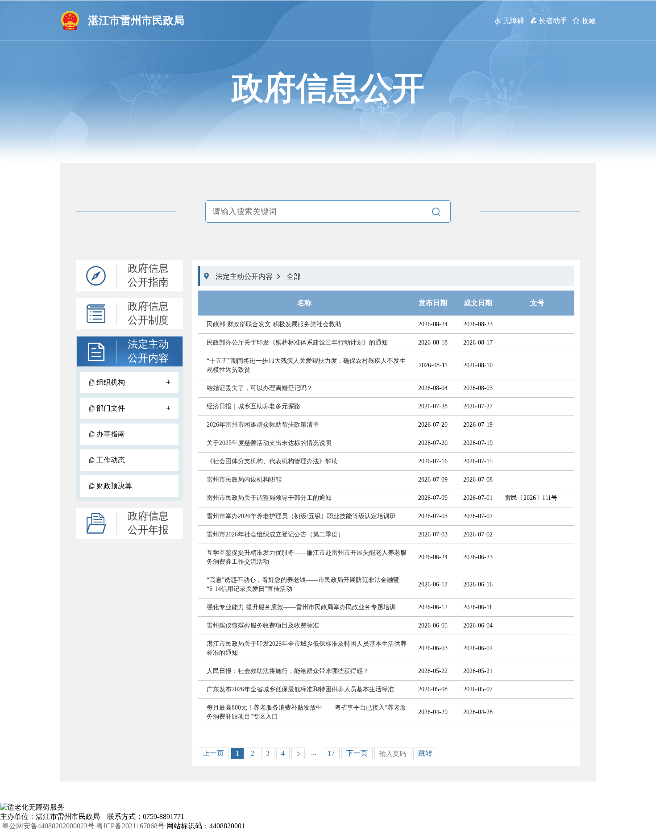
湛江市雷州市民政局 (136, 20)
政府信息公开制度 (148, 313)
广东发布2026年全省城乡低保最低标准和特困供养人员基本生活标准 (300, 689)
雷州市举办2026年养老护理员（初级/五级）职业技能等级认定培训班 (301, 516)
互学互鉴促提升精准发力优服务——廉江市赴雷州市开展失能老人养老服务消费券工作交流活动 (307, 557)
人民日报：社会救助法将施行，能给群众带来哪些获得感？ (288, 671)
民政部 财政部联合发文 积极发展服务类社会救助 (274, 324)
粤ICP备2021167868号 (130, 826)
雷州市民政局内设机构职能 (244, 479)
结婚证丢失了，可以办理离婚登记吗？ (260, 388)
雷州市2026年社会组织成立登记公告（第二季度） (275, 534)
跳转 (425, 753)
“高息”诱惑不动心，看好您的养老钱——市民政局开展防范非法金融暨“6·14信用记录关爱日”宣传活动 (303, 584)
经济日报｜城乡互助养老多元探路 (253, 406)
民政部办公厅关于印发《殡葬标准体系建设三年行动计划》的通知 (297, 342)
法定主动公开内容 (148, 351)
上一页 (213, 753)
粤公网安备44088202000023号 (48, 826)
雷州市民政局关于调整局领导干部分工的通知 (269, 497)
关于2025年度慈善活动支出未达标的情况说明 (269, 443)
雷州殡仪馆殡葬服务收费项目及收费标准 (263, 625)
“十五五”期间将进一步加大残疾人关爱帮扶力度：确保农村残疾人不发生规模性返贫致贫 (306, 365)
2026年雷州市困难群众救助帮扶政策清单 (263, 424)
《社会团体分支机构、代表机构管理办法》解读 (272, 461)
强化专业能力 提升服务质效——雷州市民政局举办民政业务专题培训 (301, 607)
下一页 (357, 753)
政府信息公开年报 (148, 523)
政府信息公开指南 (148, 275)
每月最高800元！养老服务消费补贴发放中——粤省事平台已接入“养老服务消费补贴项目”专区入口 (306, 712)
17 (331, 753)
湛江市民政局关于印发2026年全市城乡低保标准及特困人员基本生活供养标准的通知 (307, 648)
